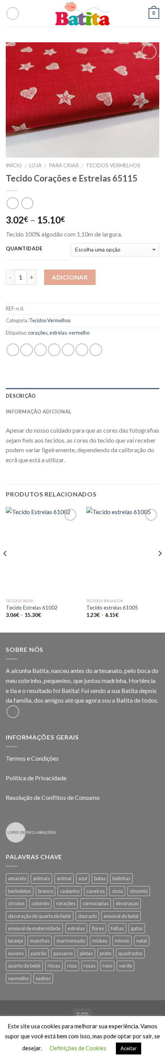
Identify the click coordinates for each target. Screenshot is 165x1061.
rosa (72, 966)
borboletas (19, 891)
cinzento (139, 891)
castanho (69, 891)
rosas (90, 966)
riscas (54, 966)
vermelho (79, 333)
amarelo (17, 878)
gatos (137, 928)
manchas (40, 941)
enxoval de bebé (121, 916)
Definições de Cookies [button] (78, 1047)
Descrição (21, 396)
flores (98, 928)
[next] (159, 569)
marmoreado (70, 941)
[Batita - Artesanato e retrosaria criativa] (82, 13)
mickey (100, 941)
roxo (107, 966)
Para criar (64, 165)
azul (82, 878)
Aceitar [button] (128, 1048)
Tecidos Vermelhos (113, 165)
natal (141, 941)
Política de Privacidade (36, 777)
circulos (16, 903)
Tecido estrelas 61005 (112, 608)
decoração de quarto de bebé (39, 916)
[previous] (5, 569)
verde (125, 966)
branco (45, 891)
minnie (122, 941)
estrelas (58, 333)
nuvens (16, 953)
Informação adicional (38, 411)
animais (41, 878)
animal (64, 878)
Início (14, 165)
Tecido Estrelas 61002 (32, 608)
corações (38, 333)
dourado (87, 916)
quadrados (130, 953)
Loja (35, 165)
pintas (86, 953)
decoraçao (127, 903)
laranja (15, 941)
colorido (40, 903)
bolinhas (121, 878)
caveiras (95, 891)
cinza (117, 891)
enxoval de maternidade (34, 928)
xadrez (43, 978)
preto (105, 953)
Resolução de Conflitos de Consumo (53, 797)
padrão (38, 953)
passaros (63, 953)
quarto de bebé (24, 966)
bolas (100, 878)
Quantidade (24, 249)
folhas (117, 928)
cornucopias (95, 903)
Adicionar (69, 277)
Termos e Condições (32, 758)
